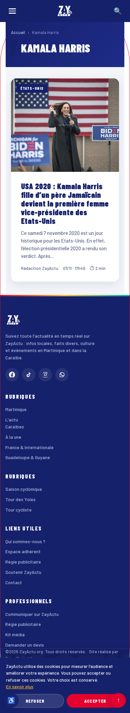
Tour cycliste (18, 509)
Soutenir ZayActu (23, 572)
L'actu (11, 419)
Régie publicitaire (23, 562)
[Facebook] (12, 374)
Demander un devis (24, 645)
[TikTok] (28, 374)
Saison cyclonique (23, 489)
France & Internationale (29, 447)
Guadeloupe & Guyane (27, 457)
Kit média (15, 634)
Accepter (95, 701)
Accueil (18, 32)
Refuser (35, 701)
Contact (13, 582)
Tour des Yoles (20, 499)
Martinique (16, 409)
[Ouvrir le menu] (12, 11)
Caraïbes (14, 426)
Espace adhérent (23, 551)
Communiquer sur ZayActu (32, 614)
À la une (13, 437)
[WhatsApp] (62, 374)
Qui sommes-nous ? (25, 541)
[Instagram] (45, 374)
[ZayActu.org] (65, 11)
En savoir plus (19, 686)
